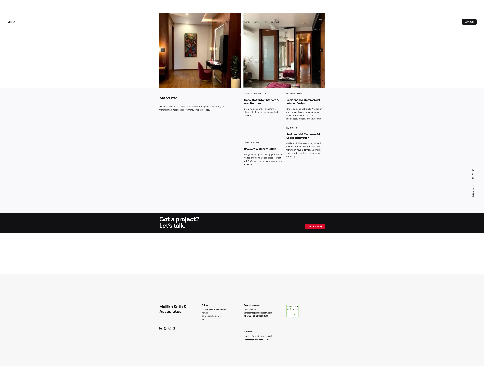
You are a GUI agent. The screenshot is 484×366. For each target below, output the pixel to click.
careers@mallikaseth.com (256, 339)
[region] (242, 50)
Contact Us (313, 226)
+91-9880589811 (259, 316)
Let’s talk (469, 22)
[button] (163, 50)
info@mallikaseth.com (261, 313)
